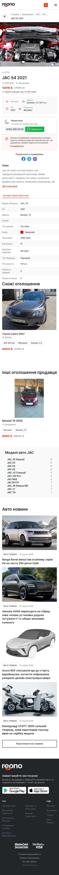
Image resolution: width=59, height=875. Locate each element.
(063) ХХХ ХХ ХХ (14, 129)
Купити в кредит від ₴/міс (20, 92)
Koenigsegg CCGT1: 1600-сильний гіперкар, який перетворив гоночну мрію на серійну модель (25, 730)
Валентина (17, 120)
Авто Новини (10, 554)
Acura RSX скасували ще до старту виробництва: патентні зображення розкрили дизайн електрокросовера (26, 674)
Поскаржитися (16, 146)
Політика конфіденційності (29, 854)
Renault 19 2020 (12, 420)
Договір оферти (29, 861)
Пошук (50, 815)
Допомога (52, 810)
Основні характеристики (16, 195)
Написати (36, 129)
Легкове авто (9, 806)
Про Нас (51, 806)
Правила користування (29, 858)
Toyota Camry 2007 (13, 333)
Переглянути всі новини (29, 743)
